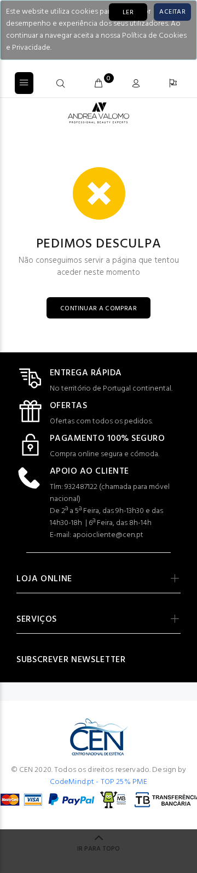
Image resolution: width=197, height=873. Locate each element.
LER (128, 12)
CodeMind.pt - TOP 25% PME (99, 782)
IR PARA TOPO (98, 848)
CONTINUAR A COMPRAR (98, 308)
